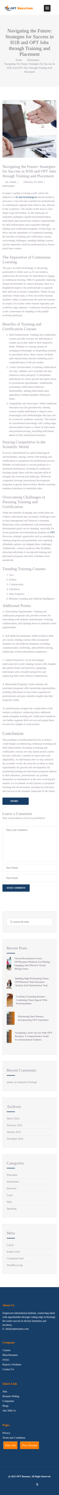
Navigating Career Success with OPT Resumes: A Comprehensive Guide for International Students (33, 1036)
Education (12, 1175)
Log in (10, 1245)
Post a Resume (29, 1445)
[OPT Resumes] (18, 8)
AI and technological (26, 197)
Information (33, 60)
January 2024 (14, 1132)
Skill (9, 1201)
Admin (12, 182)
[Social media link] (22, 1484)
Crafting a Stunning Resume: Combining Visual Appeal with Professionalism (31, 1000)
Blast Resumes (10, 1355)
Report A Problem (11, 1364)
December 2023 (15, 1138)
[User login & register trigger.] (55, 8)
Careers (6, 1350)
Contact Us (8, 1369)
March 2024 (13, 1118)
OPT (52, 532)
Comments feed (15, 1258)
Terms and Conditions (13, 1437)
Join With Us (9, 1410)
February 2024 (14, 1125)
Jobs (4, 1391)
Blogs (5, 1405)
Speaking (11, 1208)
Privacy (6, 1433)
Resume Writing (10, 1396)
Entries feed (13, 1251)
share (14, 801)
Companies (8, 1401)
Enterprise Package (27, 1082)
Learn (10, 1195)
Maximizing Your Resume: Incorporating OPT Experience (33, 1018)
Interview (12, 1188)
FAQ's (5, 1359)
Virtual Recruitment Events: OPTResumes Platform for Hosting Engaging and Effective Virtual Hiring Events (32, 963)
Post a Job (10, 1445)
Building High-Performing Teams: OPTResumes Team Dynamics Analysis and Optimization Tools (32, 982)
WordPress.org (15, 1265)
